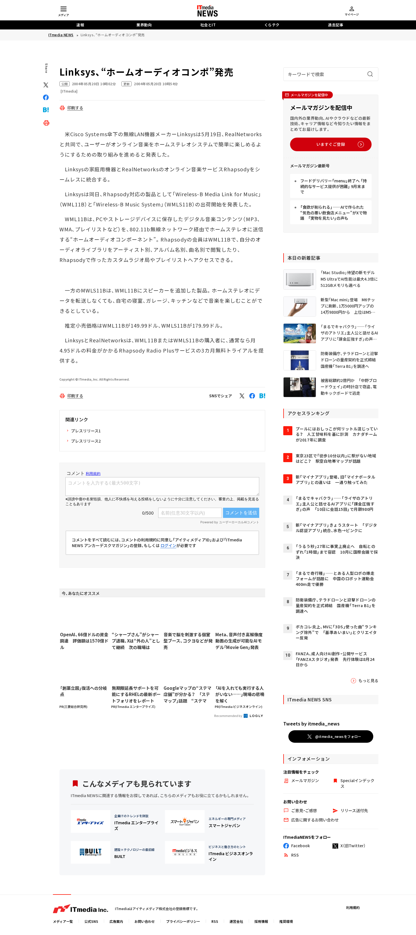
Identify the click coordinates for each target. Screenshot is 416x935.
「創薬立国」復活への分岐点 (83, 691)
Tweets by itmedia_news (311, 723)
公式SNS (91, 921)
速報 (80, 24)
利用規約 (353, 907)
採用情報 (261, 921)
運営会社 (236, 921)
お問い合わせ (144, 921)
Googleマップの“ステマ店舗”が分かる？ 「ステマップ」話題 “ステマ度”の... (187, 694)
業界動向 (144, 24)
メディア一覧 (63, 921)
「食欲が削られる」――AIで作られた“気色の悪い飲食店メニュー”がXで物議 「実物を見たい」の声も (333, 212)
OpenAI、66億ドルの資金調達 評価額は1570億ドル (84, 640)
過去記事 (335, 24)
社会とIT (208, 24)
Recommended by (228, 715)
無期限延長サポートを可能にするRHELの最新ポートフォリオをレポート (136, 694)
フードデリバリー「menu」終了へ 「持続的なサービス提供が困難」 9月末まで (333, 186)
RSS (214, 921)
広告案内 (116, 921)
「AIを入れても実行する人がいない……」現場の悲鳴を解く (239, 694)
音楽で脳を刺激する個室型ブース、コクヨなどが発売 (188, 640)
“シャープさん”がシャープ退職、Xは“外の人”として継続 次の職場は (136, 640)
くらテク (272, 24)
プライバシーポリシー (183, 921)
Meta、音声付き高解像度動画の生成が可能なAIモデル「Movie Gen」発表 (239, 640)
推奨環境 (286, 921)
